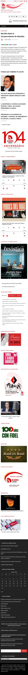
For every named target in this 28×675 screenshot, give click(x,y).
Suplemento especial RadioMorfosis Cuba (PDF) (12, 510)
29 (21, 585)
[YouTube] (16, 1)
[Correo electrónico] (26, 1)
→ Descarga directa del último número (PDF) (11, 283)
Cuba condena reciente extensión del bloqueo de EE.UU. (14, 303)
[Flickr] (21, 1)
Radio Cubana (8, 39)
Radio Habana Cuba (5, 608)
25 (6, 585)
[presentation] (4, 295)
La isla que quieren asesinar (8, 308)
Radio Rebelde (4, 603)
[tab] (4, 295)
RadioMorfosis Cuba (5, 549)
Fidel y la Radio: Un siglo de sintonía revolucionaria (12, 310)
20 (13, 583)
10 (2, 581)
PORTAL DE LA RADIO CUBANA (7, 10)
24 (2, 585)
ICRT (6, 671)
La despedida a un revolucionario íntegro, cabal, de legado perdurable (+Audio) (13, 106)
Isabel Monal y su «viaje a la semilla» (10, 301)
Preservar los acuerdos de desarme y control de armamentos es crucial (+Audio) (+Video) (14, 116)
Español (4, 124)
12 (10, 581)
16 (25, 581)
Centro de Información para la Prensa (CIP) (11, 601)
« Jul (2, 591)
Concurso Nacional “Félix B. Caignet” (9, 545)
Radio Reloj (3, 606)
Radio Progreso (4, 610)
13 (13, 581)
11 (6, 581)
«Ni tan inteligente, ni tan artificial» (9, 299)
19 (10, 583)
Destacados (4, 30)
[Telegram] (25, 1)
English (8, 124)
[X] (18, 1)
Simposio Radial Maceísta (7, 564)
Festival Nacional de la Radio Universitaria (11, 561)
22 (21, 583)
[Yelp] (23, 1)
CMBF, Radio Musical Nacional (8, 617)
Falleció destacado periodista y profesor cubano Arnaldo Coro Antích (13, 95)
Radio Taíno (3, 612)
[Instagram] (19, 1)
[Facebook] (14, 1)
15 (21, 581)
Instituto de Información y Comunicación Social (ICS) (13, 599)
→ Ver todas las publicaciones (8, 286)
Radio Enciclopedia (5, 615)
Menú (4, 26)
